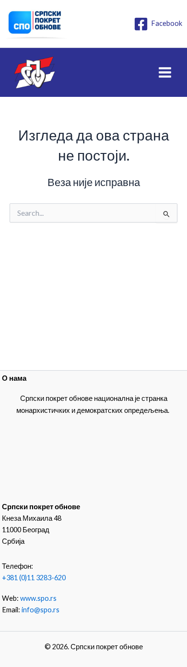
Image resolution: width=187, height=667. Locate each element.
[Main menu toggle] (164, 72)
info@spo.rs (40, 610)
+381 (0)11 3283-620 (34, 577)
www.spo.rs (38, 598)
